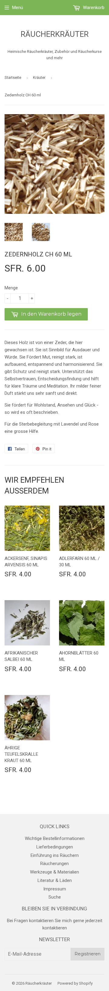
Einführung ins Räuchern (55, 855)
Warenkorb (93, 7)
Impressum (54, 889)
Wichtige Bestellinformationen (54, 838)
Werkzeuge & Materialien (54, 872)
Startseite (13, 77)
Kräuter (39, 77)
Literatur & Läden (55, 880)
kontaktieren (54, 928)
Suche (54, 897)
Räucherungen (54, 863)
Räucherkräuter (55, 34)
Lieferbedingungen (54, 847)
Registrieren (87, 954)
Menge (11, 287)
